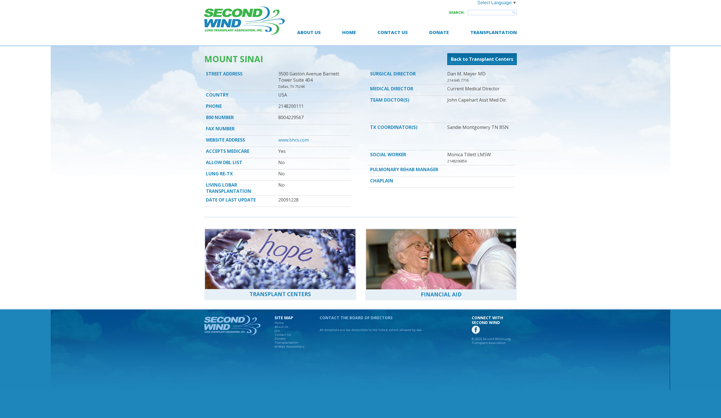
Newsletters (289, 346)
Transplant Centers (280, 294)
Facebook (476, 330)
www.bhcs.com (293, 140)
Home (349, 32)
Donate (439, 32)
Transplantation (493, 32)
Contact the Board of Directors (356, 317)
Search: (457, 12)
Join (277, 330)
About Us (309, 32)
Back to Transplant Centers (482, 59)
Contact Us (392, 32)
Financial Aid (441, 294)
